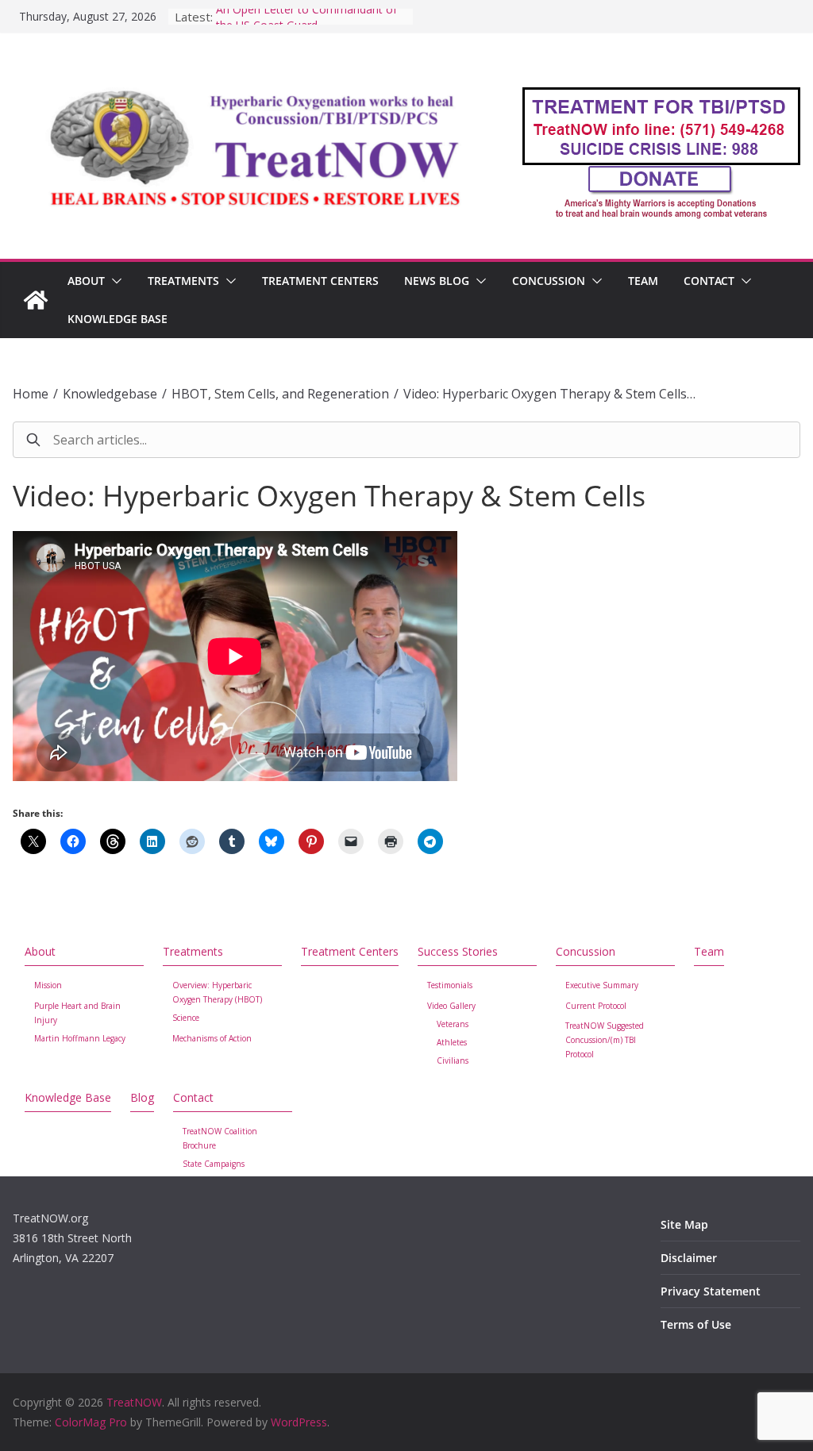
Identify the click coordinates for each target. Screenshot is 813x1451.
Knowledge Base (117, 318)
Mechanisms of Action (212, 1038)
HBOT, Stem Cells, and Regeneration (280, 393)
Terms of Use (696, 1324)
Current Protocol (595, 1005)
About (86, 280)
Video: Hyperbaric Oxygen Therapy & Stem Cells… (549, 393)
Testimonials (449, 985)
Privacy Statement (711, 1291)
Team (643, 280)
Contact (709, 280)
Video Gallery (451, 1005)
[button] (113, 281)
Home (30, 393)
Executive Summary (601, 985)
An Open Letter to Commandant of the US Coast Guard (306, 24)
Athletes (452, 1042)
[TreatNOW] (36, 300)
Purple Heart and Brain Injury (77, 1013)
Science (185, 1017)
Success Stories (458, 951)
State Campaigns (214, 1163)
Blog (142, 1097)
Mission (48, 985)
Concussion (548, 280)
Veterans (452, 1024)
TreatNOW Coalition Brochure (220, 1138)
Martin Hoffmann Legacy (79, 1038)
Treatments (183, 280)
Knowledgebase (110, 393)
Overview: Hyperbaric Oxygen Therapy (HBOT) (217, 992)
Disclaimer (689, 1257)
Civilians (452, 1060)
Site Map (684, 1224)
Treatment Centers (320, 280)
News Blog (436, 280)
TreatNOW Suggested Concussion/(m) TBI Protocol (604, 1040)
